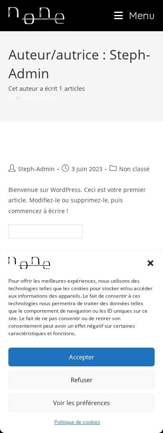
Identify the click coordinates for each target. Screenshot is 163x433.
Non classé (134, 169)
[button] (150, 263)
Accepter (81, 357)
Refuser (81, 380)
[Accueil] (11, 98)
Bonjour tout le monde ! (68, 149)
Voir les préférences (81, 402)
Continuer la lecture (49, 229)
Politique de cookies (77, 422)
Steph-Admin (38, 98)
